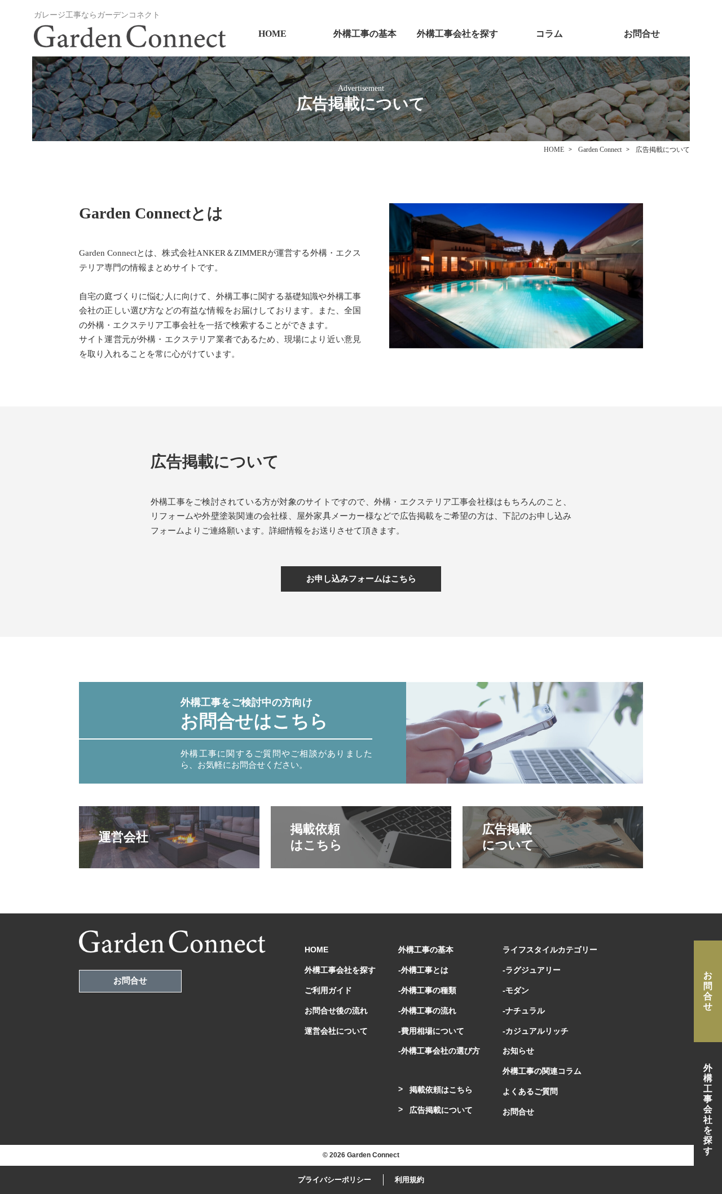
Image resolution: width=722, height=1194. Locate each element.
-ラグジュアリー (532, 969)
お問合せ (642, 33)
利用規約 (409, 1179)
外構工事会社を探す (457, 33)
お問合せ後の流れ (336, 1010)
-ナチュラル (524, 1010)
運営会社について (336, 1030)
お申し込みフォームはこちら (361, 578)
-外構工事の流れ (427, 1010)
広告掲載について (441, 1109)
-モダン (516, 990)
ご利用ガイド (328, 990)
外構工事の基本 (365, 33)
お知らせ (518, 1050)
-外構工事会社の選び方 (439, 1050)
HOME (272, 33)
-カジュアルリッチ (536, 1030)
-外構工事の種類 (427, 990)
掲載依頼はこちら (441, 1089)
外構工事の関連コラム (542, 1070)
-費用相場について (431, 1030)
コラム (549, 33)
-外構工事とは (423, 969)
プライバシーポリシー (334, 1179)
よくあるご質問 (530, 1091)
